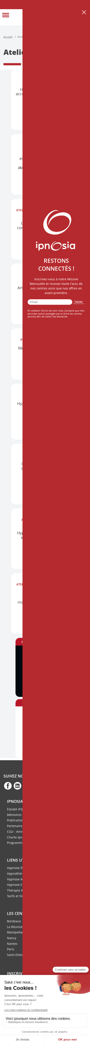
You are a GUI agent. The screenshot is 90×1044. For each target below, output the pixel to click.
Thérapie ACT (17, 890)
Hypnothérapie (18, 873)
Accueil (7, 36)
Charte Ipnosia (17, 837)
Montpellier (15, 932)
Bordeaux (14, 921)
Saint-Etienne (17, 955)
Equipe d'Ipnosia (19, 809)
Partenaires (15, 826)
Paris (10, 949)
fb (7, 785)
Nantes (12, 944)
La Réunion (15, 927)
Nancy (11, 938)
